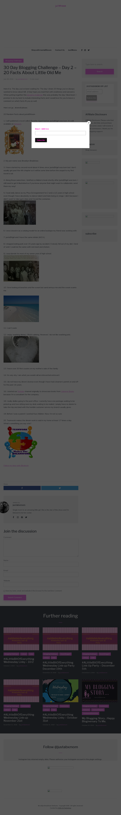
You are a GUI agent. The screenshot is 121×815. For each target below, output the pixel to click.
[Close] (89, 123)
